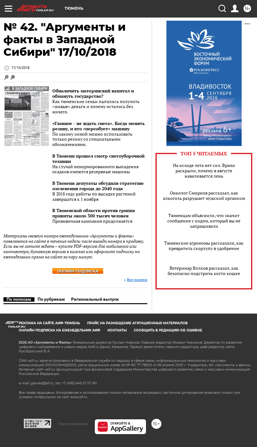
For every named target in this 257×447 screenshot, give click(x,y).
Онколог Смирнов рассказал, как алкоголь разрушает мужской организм (204, 195)
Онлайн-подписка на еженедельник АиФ (59, 330)
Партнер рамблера (73, 424)
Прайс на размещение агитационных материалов (137, 323)
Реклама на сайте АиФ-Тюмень (49, 323)
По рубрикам (51, 299)
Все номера (137, 280)
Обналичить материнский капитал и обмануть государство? (93, 93)
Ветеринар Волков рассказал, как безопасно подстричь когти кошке (204, 270)
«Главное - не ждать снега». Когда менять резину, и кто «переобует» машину (98, 126)
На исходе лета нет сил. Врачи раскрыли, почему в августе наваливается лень (204, 171)
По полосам (19, 299)
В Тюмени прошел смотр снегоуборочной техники (98, 158)
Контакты (117, 330)
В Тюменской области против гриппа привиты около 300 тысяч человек (93, 213)
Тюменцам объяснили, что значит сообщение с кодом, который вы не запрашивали (203, 221)
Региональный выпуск (95, 299)
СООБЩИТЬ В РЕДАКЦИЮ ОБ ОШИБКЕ (168, 330)
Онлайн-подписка (77, 271)
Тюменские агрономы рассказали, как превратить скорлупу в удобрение (204, 245)
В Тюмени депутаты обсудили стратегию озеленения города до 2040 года (98, 185)
